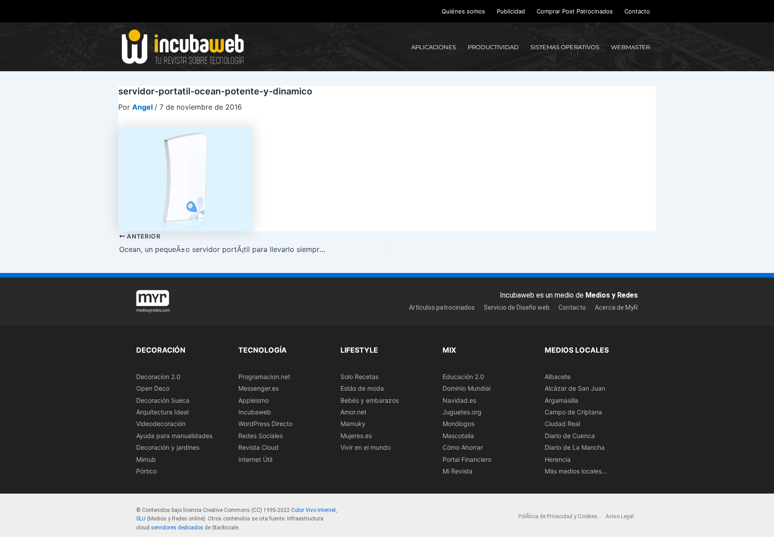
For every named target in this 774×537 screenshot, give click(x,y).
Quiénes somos (463, 11)
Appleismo (253, 400)
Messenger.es (258, 388)
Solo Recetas (359, 376)
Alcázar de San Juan (575, 388)
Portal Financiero (467, 459)
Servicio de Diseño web (517, 307)
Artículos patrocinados (442, 307)
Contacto (637, 11)
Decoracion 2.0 (158, 376)
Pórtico (146, 471)
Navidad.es (459, 400)
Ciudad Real (562, 423)
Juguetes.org (462, 412)
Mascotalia (458, 435)
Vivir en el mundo (365, 447)
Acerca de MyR (616, 307)
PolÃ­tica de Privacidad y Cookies (558, 516)
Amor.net (353, 412)
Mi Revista (458, 471)
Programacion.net (264, 376)
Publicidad (511, 11)
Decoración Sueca (162, 400)
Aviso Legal (620, 516)
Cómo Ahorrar (463, 447)
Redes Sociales (260, 435)
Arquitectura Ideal (162, 412)
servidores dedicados (177, 527)
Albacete (558, 376)
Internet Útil (255, 459)
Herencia (558, 459)
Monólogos (458, 423)
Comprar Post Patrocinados (575, 11)
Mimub (146, 459)
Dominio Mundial (466, 388)
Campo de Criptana (573, 412)
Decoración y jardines (167, 447)
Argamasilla (561, 400)
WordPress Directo (265, 423)
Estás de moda (362, 388)
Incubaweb (254, 412)
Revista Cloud (258, 447)
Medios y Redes (611, 295)
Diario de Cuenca (570, 435)
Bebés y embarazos (369, 400)
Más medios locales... (576, 471)
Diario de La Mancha (575, 447)
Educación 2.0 (463, 376)
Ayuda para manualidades (174, 435)
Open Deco (152, 388)
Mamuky (353, 423)
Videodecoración (160, 423)
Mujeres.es (356, 435)
